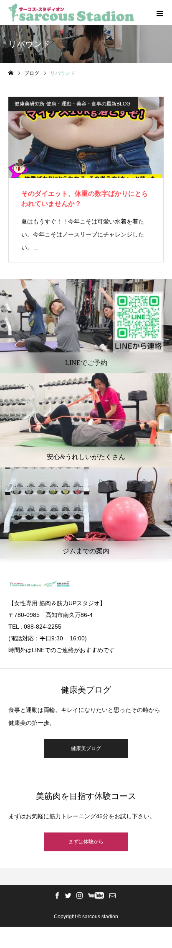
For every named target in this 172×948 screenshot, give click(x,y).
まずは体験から (86, 842)
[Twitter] (68, 895)
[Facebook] (57, 895)
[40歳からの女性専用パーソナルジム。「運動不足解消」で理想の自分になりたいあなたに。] (71, 13)
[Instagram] (79, 895)
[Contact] (112, 895)
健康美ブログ (86, 748)
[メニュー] (159, 12)
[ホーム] (10, 73)
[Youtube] (95, 895)
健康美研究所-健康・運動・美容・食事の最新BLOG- (73, 104)
